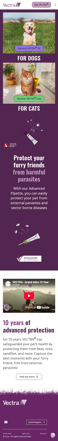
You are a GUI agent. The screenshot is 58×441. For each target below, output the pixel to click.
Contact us (43, 433)
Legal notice (26, 433)
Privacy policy (7, 433)
